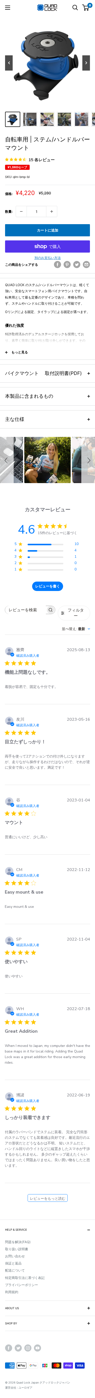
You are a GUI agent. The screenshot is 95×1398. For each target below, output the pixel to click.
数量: (9, 211)
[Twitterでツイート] (76, 264)
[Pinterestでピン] (67, 264)
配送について (15, 1270)
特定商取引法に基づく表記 (25, 1278)
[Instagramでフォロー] (27, 1348)
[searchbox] (25, 610)
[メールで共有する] (86, 264)
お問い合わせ (15, 1256)
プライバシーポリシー (21, 1285)
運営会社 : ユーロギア (18, 1387)
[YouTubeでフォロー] (37, 1348)
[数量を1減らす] (21, 211)
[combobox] (76, 629)
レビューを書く (47, 586)
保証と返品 (13, 1263)
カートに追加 (47, 230)
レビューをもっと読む (47, 1198)
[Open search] (75, 7)
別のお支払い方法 (47, 258)
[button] (7, 460)
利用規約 (11, 1292)
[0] (86, 8)
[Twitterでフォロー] (18, 1348)
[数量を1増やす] (51, 211)
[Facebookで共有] (57, 264)
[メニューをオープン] (7, 8)
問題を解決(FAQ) (18, 1242)
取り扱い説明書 (16, 1249)
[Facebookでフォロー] (8, 1348)
